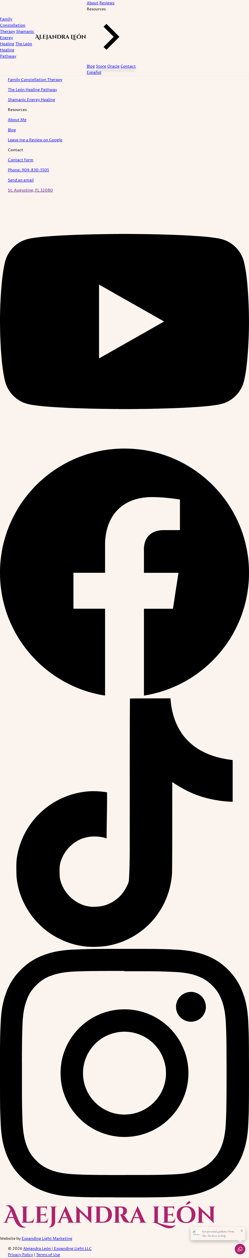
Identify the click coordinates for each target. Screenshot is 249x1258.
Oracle (113, 66)
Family (12, 25)
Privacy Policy (20, 1254)
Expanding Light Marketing (47, 1238)
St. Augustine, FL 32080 (30, 190)
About (92, 3)
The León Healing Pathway (32, 89)
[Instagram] (124, 1196)
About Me (17, 119)
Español (94, 72)
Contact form (20, 160)
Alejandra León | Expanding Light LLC (57, 1248)
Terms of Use (48, 1254)
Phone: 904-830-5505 (28, 170)
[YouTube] (124, 444)
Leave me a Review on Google (35, 140)
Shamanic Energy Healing (31, 99)
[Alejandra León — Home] (60, 39)
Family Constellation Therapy (35, 79)
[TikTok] (124, 945)
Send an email (21, 180)
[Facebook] (124, 695)
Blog (91, 66)
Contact (128, 66)
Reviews (106, 3)
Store (101, 66)
